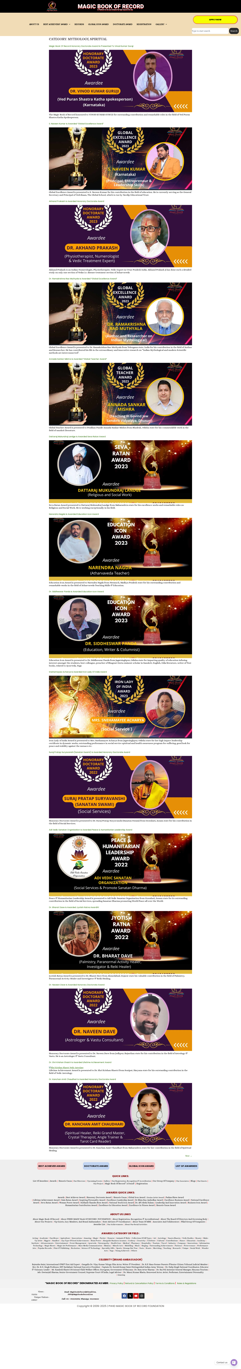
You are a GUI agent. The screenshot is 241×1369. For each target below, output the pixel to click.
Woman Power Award (69, 1202)
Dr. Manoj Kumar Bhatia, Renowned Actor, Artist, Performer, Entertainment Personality (163, 1272)
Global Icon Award (136, 1197)
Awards (53, 1181)
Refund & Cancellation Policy (139, 1283)
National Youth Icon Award (122, 1202)
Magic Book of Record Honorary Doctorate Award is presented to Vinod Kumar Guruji (91, 46)
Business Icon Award (197, 1202)
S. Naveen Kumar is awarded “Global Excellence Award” (76, 123)
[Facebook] (124, 1296)
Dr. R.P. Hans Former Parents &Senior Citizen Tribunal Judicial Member (175, 1264)
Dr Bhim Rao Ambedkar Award (149, 1200)
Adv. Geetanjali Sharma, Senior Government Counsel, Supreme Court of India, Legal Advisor (79, 1272)
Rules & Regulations (186, 1283)
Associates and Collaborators (166, 1222)
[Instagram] (141, 1296)
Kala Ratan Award (69, 1200)
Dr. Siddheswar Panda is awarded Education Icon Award (76, 591)
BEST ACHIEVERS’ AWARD (55, 24)
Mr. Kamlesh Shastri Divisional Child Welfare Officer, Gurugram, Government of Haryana (92, 1269)
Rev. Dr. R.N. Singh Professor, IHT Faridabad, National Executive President (66, 1267)
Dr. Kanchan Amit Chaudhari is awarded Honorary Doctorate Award (82, 1079)
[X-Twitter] (130, 1296)
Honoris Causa (65, 1181)
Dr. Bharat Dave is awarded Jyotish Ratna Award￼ (74, 907)
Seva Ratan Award (49, 1202)
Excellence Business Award (177, 1200)
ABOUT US (34, 24)
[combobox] (210, 31)
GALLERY (160, 24)
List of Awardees (40, 1181)
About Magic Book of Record (47, 1219)
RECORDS (79, 24)
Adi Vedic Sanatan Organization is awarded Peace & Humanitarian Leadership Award (90, 829)
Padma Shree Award (175, 1197)
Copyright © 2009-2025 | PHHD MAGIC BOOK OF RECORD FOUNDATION (120, 1306)
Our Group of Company (163, 1181)
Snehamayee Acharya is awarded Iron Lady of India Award (78, 671)
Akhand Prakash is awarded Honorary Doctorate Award (76, 201)
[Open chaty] (234, 1362)
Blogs (193, 1181)
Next (188, 1156)
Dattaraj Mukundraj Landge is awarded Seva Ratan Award (77, 436)
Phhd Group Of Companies (193, 1222)
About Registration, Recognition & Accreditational (135, 1219)
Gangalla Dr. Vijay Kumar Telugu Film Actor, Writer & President (111, 1264)
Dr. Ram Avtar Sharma (144, 1269)
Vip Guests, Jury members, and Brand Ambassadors (78, 1222)
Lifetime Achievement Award (46, 1200)
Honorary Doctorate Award (99, 1197)
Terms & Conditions (165, 1283)
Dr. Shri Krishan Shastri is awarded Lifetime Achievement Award (80, 1062)
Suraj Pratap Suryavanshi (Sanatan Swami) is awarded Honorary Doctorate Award (89, 752)
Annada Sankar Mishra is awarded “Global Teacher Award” (78, 359)
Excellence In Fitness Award (142, 1205)
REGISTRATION (144, 24)
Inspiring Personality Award (92, 1200)
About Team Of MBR (142, 1222)
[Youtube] (136, 1296)
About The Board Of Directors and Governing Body (184, 1219)
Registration (142, 1183)
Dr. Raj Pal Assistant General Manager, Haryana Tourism (182, 1269)
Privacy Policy (117, 1283)
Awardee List (100, 1224)
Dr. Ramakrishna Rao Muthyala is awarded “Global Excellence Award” (83, 278)
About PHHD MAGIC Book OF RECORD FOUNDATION (86, 1219)
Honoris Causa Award (166, 1205)
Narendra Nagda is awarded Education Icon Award (74, 514)
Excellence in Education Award (113, 1205)
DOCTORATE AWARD (122, 24)
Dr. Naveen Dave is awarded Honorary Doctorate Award (76, 984)
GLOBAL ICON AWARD (98, 24)
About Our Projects (43, 1222)
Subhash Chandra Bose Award (94, 1202)
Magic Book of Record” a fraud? (120, 1183)
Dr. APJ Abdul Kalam (144, 1202)
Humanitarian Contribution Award (81, 1205)
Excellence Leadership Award (120, 1200)
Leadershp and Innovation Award (171, 1202)
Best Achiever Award (75, 1197)
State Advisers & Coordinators (117, 1222)
